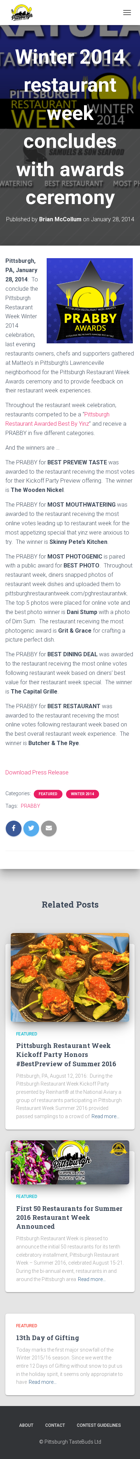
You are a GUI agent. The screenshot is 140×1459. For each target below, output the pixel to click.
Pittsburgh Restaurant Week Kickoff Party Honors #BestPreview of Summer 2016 (66, 1054)
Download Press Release (37, 772)
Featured (48, 794)
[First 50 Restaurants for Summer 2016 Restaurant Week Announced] (70, 1162)
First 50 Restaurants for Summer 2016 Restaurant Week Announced (69, 1217)
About (26, 1425)
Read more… (106, 1116)
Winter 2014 (82, 794)
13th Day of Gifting (47, 1337)
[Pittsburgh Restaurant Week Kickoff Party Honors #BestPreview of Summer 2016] (70, 977)
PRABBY (30, 806)
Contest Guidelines (99, 1425)
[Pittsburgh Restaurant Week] (24, 12)
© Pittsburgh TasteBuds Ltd (70, 1442)
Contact (55, 1425)
